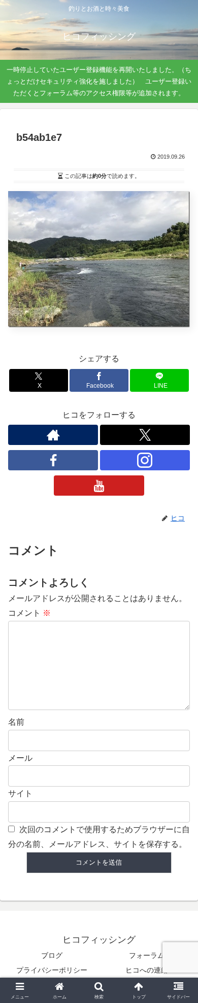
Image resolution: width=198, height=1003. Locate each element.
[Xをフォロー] (145, 435)
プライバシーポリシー (51, 970)
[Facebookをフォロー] (53, 460)
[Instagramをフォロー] (145, 460)
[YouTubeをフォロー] (99, 485)
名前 (16, 722)
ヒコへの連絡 (146, 970)
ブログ (51, 955)
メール (20, 758)
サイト (20, 793)
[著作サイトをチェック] (53, 435)
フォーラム (146, 955)
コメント (29, 613)
